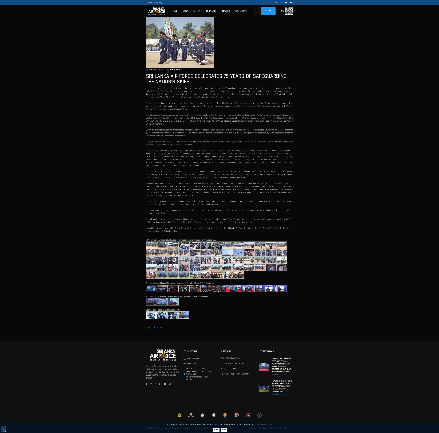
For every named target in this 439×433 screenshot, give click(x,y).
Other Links (211, 11)
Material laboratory (229, 368)
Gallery (197, 11)
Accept (216, 430)
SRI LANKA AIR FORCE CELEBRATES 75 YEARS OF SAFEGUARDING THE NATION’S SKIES (216, 79)
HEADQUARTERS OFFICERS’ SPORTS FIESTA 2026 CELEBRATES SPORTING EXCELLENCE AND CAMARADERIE (282, 386)
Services (226, 11)
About (185, 11)
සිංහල (156, 3)
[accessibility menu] (3, 429)
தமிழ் (160, 3)
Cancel (224, 430)
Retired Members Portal (230, 358)
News (175, 11)
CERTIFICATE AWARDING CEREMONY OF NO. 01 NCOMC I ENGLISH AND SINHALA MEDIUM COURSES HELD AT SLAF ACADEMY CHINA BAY (281, 365)
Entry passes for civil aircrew (233, 363)
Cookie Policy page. (266, 424)
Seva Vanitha (241, 11)
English (150, 3)
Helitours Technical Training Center (235, 374)
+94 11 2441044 (193, 358)
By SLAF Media (175, 70)
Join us (268, 11)
